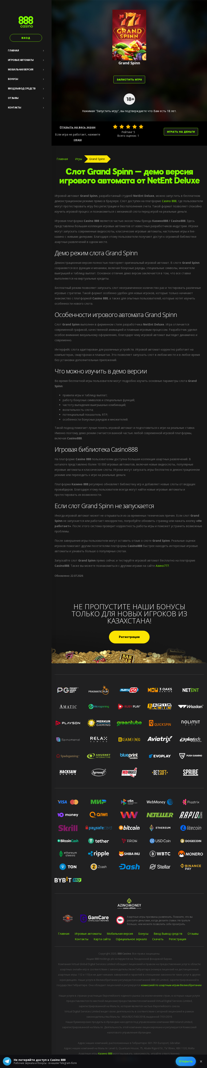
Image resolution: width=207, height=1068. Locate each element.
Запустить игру (129, 79)
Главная (13, 50)
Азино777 (162, 566)
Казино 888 (105, 1053)
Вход (25, 37)
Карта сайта (102, 939)
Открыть (186, 1061)
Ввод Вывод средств (22, 88)
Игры (78, 159)
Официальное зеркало (131, 939)
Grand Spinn (97, 159)
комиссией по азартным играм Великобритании (171, 985)
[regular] (128, 127)
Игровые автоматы (21, 60)
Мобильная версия (20, 69)
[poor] (121, 127)
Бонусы (13, 79)
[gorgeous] (141, 127)
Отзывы (13, 98)
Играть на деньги (181, 131)
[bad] (115, 127)
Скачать (158, 939)
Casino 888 (169, 201)
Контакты (14, 107)
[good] (134, 127)
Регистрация (129, 637)
